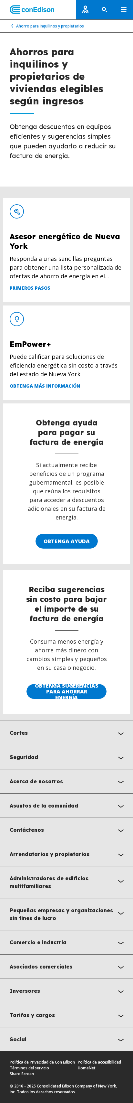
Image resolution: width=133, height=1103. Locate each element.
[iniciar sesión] (85, 9)
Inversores (25, 991)
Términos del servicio (29, 1068)
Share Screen (22, 1073)
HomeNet (87, 1068)
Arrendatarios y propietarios (49, 854)
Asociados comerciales (41, 966)
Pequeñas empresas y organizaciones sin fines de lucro (61, 914)
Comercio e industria (38, 942)
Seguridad (24, 757)
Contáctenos (27, 830)
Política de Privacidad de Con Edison (42, 1062)
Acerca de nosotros (36, 781)
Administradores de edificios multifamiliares (49, 882)
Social (18, 1039)
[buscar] (104, 9)
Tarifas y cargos (32, 1015)
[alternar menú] (123, 9)
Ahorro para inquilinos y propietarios (50, 26)
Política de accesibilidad (99, 1062)
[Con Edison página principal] (27, 10)
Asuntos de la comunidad (44, 805)
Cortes (19, 733)
